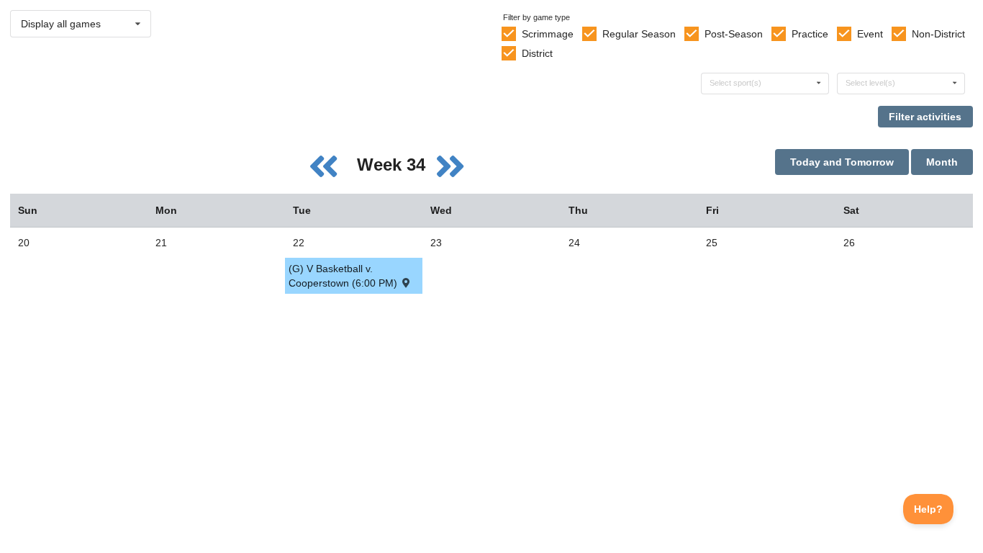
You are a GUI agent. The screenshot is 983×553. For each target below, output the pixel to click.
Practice (810, 34)
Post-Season (734, 34)
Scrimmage (548, 34)
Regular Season (639, 34)
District (537, 53)
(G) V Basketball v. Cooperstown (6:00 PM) (344, 276)
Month (942, 162)
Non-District (938, 34)
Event (870, 34)
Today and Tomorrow (842, 162)
